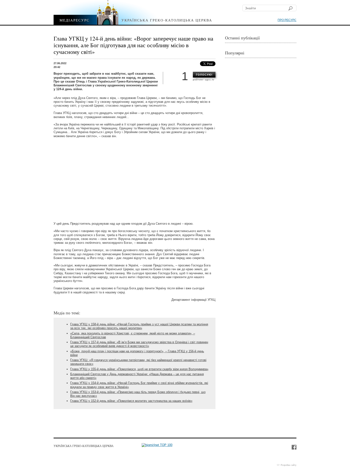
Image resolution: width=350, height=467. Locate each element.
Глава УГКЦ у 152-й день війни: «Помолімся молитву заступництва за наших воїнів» (131, 401)
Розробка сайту (288, 465)
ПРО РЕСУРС (287, 20)
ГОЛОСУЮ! (204, 74)
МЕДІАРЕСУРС (75, 20)
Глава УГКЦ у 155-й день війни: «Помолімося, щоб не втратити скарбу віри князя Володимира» (139, 369)
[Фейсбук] (293, 447)
